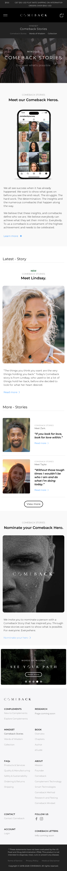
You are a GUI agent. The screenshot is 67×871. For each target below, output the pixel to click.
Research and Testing (46, 797)
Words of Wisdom (37, 34)
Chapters (39, 739)
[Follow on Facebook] (36, 819)
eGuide (38, 750)
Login (7, 833)
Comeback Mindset (45, 803)
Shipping (9, 786)
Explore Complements (16, 718)
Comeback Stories (18, 34)
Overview (39, 733)
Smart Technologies (45, 786)
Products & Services (14, 765)
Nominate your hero (16, 637)
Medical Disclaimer (50, 861)
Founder (39, 770)
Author (38, 744)
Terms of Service (15, 861)
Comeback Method (45, 792)
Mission (39, 765)
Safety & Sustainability (15, 776)
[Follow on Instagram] (41, 819)
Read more (10, 392)
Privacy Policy (32, 861)
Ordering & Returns (14, 781)
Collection (52, 34)
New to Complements (15, 713)
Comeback (40, 776)
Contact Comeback (14, 818)
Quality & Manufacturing (17, 770)
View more (33, 504)
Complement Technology (48, 781)
